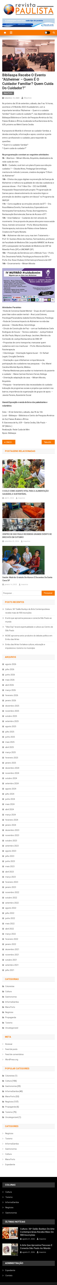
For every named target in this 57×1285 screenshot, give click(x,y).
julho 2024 (9, 794)
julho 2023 (9, 856)
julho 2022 (9, 913)
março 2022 (10, 934)
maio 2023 (10, 866)
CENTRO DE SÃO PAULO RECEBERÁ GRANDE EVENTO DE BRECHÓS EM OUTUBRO (27, 535)
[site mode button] (47, 32)
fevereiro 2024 (11, 820)
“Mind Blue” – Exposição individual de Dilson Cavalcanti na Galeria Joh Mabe (49, 442)
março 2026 (10, 690)
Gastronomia (11, 997)
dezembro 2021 (12, 949)
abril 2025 (9, 747)
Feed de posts (11, 1049)
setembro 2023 (12, 846)
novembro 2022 (12, 892)
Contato (8, 1275)
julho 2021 (9, 970)
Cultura (8, 991)
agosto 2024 (10, 789)
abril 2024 (9, 809)
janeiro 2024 (10, 825)
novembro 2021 (12, 955)
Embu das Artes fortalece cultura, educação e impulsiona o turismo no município (25, 646)
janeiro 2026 (10, 700)
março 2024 (10, 815)
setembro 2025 (12, 721)
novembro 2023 (12, 835)
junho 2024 (10, 799)
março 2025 (10, 752)
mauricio (28, 98)
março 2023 (10, 877)
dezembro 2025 (12, 706)
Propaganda (10, 1017)
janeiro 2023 (10, 887)
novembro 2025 (12, 711)
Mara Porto (8, 93)
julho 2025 (9, 732)
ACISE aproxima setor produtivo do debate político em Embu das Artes (28, 637)
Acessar (8, 1044)
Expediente (10, 1164)
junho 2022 (10, 918)
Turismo (8, 1023)
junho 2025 (10, 737)
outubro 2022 (11, 898)
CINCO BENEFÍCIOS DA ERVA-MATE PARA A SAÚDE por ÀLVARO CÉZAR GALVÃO (10, 442)
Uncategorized (11, 1028)
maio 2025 (10, 742)
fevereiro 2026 (11, 695)
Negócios (9, 1012)
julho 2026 (9, 669)
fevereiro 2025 (11, 758)
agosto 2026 (10, 664)
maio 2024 (10, 804)
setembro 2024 (12, 783)
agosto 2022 (10, 908)
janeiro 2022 (10, 944)
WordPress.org (11, 1059)
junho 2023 (10, 861)
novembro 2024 (12, 773)
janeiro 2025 (10, 763)
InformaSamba (12, 1002)
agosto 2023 (10, 851)
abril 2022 (9, 929)
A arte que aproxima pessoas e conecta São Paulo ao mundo (28, 620)
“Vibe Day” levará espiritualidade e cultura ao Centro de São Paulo (29, 629)
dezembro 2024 (12, 768)
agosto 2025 (10, 726)
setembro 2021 (12, 965)
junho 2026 (10, 675)
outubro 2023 (11, 841)
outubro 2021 (11, 960)
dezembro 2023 (12, 830)
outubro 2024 (11, 778)
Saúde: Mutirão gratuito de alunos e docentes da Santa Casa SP (27, 579)
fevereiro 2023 (11, 882)
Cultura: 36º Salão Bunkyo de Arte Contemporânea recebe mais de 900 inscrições (27, 611)
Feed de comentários (14, 1054)
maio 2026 (10, 680)
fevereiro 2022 (11, 939)
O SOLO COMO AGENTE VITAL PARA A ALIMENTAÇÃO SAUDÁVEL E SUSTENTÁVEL (25, 492)
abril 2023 (9, 872)
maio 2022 (10, 923)
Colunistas (9, 986)
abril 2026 (9, 685)
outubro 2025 (11, 716)
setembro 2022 (12, 903)
